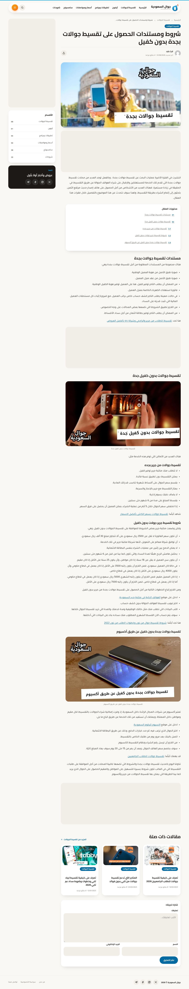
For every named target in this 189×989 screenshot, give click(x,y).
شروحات (56, 7)
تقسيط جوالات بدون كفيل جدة (159, 221)
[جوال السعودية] (165, 7)
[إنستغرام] (42, 182)
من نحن (42, 982)
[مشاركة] (64, 53)
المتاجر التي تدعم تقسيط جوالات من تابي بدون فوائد (123, 879)
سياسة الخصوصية (28, 982)
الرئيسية (142, 7)
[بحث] (22, 8)
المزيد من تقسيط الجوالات (75, 839)
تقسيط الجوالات (128, 7)
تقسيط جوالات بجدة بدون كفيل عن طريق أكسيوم (148, 242)
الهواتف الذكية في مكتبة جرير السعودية (140, 597)
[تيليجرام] (28, 182)
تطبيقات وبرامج (102, 7)
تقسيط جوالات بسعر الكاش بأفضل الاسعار (144, 514)
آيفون (115, 7)
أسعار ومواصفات (84, 7)
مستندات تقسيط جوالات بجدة (159, 215)
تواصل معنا (12, 982)
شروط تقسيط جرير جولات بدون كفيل (153, 235)
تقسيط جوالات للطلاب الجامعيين (146, 756)
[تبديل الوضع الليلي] (15, 7)
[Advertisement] (121, 151)
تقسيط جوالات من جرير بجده (157, 228)
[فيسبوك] (35, 182)
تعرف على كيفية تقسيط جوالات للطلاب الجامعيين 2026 (162, 879)
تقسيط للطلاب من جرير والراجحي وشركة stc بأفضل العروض (139, 321)
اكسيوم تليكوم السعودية (147, 725)
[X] (49, 182)
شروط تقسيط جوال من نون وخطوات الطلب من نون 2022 (135, 623)
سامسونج (68, 7)
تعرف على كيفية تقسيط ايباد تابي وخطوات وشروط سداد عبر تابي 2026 (80, 881)
